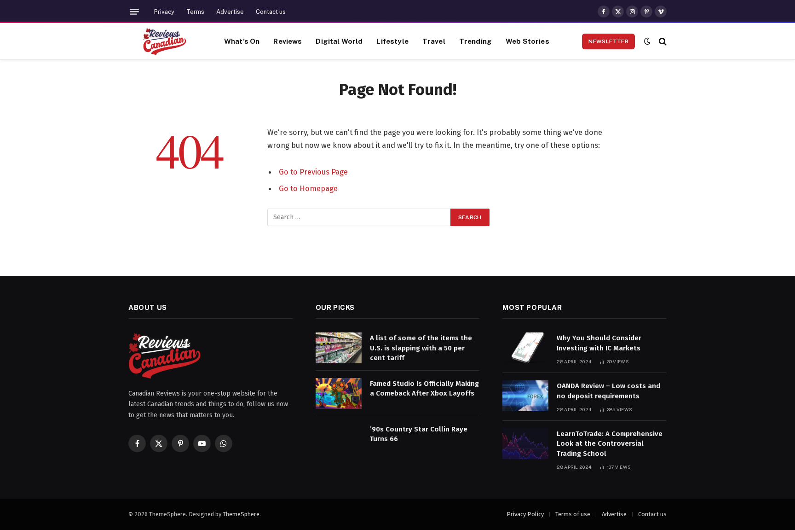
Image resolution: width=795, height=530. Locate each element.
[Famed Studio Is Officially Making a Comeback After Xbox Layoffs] (339, 393)
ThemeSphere (241, 514)
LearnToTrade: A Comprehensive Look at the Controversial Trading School (609, 444)
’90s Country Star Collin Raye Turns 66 (418, 434)
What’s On (241, 41)
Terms (195, 11)
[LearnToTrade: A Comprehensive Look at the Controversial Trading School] (525, 443)
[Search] (662, 41)
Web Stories (527, 41)
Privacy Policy (525, 514)
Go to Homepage (308, 188)
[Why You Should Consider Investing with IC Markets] (525, 347)
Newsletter (608, 41)
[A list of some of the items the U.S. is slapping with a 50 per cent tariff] (339, 347)
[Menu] (134, 11)
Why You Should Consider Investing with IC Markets (599, 343)
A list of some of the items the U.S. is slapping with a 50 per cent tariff (421, 348)
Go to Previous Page (313, 171)
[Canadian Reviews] (164, 41)
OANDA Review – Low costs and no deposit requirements (608, 391)
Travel (433, 41)
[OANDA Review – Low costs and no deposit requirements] (525, 395)
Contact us (271, 11)
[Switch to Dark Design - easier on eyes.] (647, 41)
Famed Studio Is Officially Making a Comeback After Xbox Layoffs (424, 388)
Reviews (287, 41)
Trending (475, 41)
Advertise (230, 11)
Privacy (164, 11)
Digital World (339, 41)
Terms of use (572, 514)
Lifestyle (392, 41)
